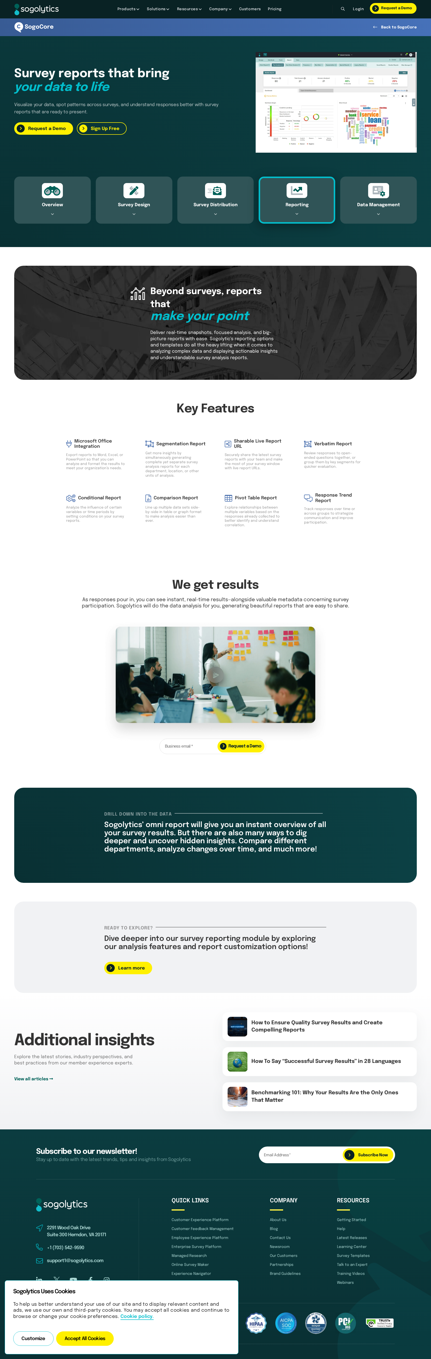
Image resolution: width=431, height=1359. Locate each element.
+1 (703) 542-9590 (65, 1247)
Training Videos (351, 1274)
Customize (33, 1338)
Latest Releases (352, 1238)
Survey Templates (353, 1256)
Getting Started (351, 1220)
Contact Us (280, 1238)
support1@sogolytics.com (75, 1260)
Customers (250, 9)
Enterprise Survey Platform (196, 1247)
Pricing (274, 9)
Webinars (345, 1283)
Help (341, 1229)
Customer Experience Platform (200, 1220)
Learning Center (352, 1247)
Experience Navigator (191, 1274)
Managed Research (189, 1256)
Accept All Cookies (85, 1338)
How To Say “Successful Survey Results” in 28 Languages (326, 1061)
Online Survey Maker (190, 1265)
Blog (274, 1229)
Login (358, 9)
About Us (278, 1220)
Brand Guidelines (285, 1274)
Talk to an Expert (352, 1265)
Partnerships (281, 1265)
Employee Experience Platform (200, 1238)
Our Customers (283, 1256)
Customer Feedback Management (203, 1229)
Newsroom (280, 1247)
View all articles (31, 1079)
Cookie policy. (137, 1316)
